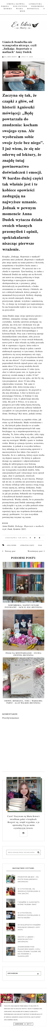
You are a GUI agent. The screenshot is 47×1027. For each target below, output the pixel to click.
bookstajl (33, 9)
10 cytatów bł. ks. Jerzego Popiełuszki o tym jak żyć (29, 891)
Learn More (19, 1024)
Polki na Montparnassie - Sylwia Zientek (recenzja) (23, 654)
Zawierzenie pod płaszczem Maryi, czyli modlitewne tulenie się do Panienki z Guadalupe (29, 951)
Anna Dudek (11, 545)
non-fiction (20, 6)
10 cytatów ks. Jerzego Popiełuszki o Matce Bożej (29, 915)
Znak (40, 545)
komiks (8, 9)
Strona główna (16, 4)
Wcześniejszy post (35, 551)
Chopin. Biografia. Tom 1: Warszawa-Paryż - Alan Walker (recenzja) (23, 702)
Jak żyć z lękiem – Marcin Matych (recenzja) (26, 939)
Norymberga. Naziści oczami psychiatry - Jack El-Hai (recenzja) (23, 606)
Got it (29, 1024)
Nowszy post (9, 551)
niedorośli (37, 6)
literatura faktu (27, 545)
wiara (19, 9)
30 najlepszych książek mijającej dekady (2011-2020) (29, 927)
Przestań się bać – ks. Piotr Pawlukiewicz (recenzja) (28, 879)
